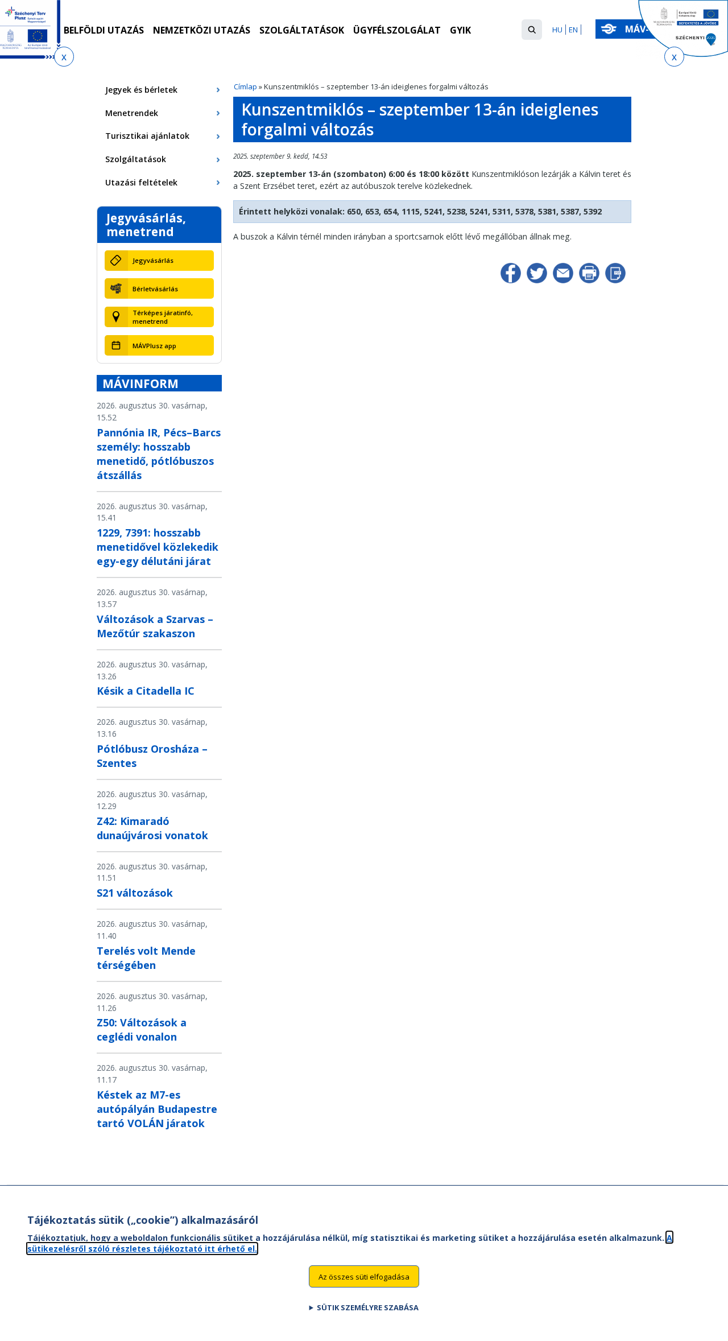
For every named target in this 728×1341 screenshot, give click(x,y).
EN (573, 29)
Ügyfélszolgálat (397, 30)
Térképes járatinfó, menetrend (163, 316)
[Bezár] (64, 57)
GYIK (460, 30)
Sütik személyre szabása (368, 1307)
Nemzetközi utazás (201, 30)
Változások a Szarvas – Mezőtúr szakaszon (155, 626)
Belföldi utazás (104, 30)
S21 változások (135, 892)
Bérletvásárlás (155, 288)
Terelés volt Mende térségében (146, 958)
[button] (532, 29)
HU (557, 29)
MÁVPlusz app (154, 345)
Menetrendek (131, 113)
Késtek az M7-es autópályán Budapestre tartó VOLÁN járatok (157, 1109)
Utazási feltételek (141, 182)
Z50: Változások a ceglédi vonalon (142, 1029)
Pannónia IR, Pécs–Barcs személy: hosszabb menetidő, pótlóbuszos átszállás (159, 454)
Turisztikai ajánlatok (147, 135)
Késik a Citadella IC (146, 691)
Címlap (245, 86)
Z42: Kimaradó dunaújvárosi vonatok (152, 828)
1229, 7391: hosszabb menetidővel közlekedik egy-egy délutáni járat (157, 547)
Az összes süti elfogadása (364, 1276)
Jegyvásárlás (153, 260)
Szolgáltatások (301, 30)
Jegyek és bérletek (141, 89)
